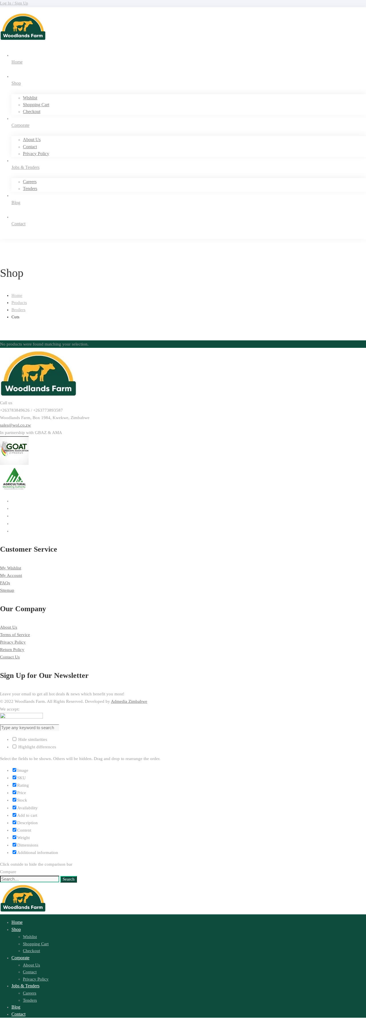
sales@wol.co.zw (15, 425)
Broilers (18, 309)
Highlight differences (36, 747)
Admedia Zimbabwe (129, 701)
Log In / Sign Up (14, 3)
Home (16, 295)
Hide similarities (32, 739)
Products (19, 302)
